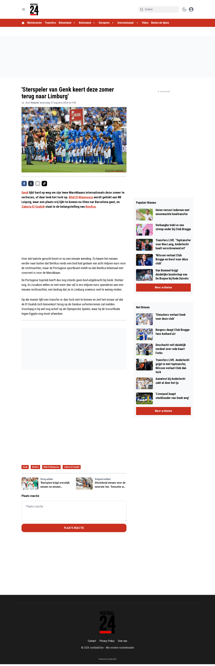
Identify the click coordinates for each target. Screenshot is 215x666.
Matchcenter (34, 22)
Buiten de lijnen (160, 22)
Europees (104, 22)
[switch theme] (184, 9)
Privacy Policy (107, 641)
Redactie (35, 102)
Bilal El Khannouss (81, 197)
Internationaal (125, 22)
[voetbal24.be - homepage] (34, 9)
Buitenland (85, 22)
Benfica (90, 207)
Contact (92, 641)
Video (145, 22)
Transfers (50, 22)
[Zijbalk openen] (24, 9)
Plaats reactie (74, 527)
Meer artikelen (163, 287)
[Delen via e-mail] (37, 183)
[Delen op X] (31, 183)
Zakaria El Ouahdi (33, 207)
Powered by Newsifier (108, 659)
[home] (23, 22)
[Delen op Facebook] (24, 183)
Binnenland (65, 22)
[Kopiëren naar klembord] (44, 183)
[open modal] (191, 9)
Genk (25, 192)
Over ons (122, 641)
